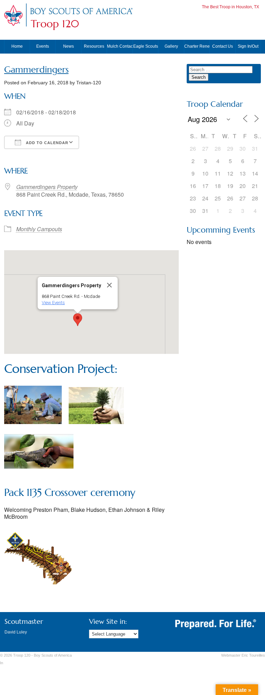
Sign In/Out (248, 46)
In (1, 663)
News (68, 46)
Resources (94, 46)
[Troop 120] (81, 14)
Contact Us (222, 46)
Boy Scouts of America (53, 655)
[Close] (109, 285)
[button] (77, 319)
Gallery (171, 46)
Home (17, 46)
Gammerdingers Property (47, 187)
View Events (53, 302)
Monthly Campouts (39, 229)
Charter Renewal (196, 46)
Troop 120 (55, 23)
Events (42, 46)
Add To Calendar (46, 143)
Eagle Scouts (145, 46)
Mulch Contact (119, 46)
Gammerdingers (36, 69)
